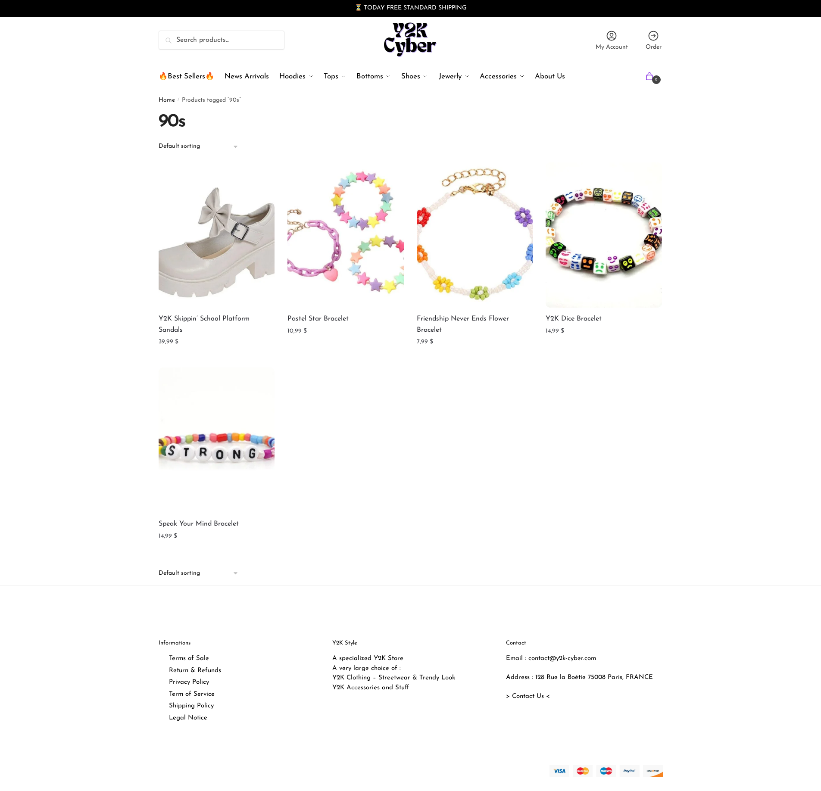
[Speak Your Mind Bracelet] (217, 440)
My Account (612, 47)
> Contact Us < (528, 696)
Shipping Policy (191, 706)
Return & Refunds (195, 670)
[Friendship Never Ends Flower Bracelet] (475, 235)
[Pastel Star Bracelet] (345, 235)
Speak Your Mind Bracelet (199, 523)
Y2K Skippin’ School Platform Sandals (204, 324)
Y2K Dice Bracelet (574, 318)
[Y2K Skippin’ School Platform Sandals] (217, 235)
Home (167, 100)
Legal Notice (188, 718)
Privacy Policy (189, 682)
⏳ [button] (358, 8)
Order (654, 47)
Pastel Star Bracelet (318, 318)
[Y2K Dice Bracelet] (604, 235)
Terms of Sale (189, 658)
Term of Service (192, 694)
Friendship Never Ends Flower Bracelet (463, 324)
